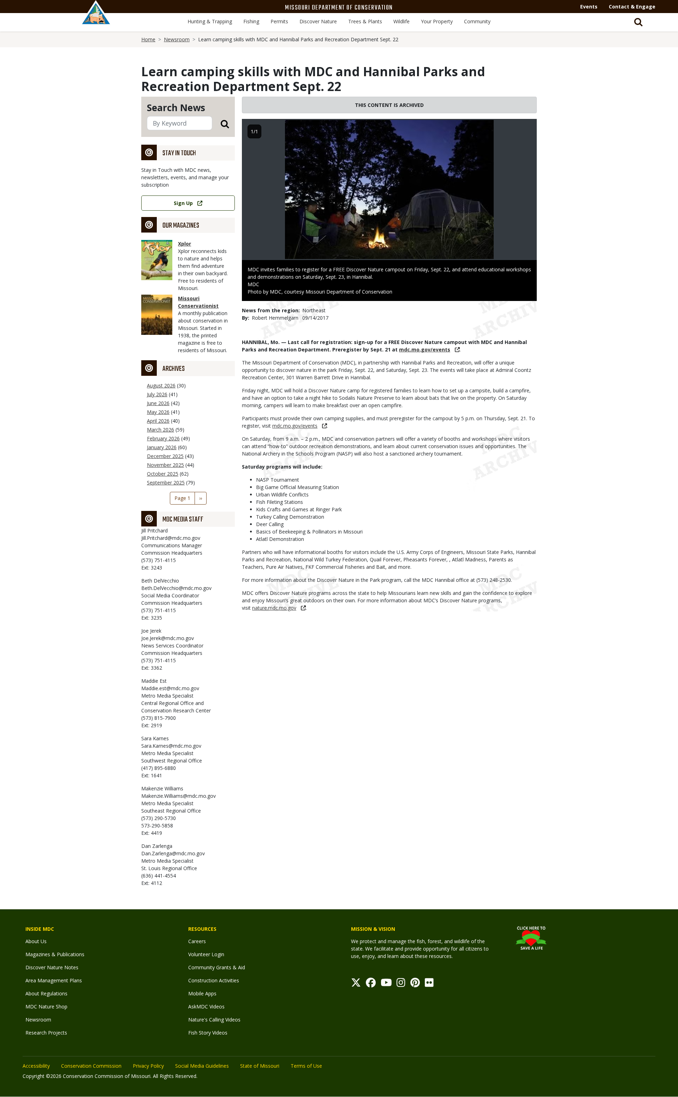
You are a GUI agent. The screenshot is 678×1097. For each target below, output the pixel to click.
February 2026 (163, 438)
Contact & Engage (632, 6)
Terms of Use (306, 1065)
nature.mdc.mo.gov (274, 607)
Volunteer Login (206, 954)
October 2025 (162, 473)
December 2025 (165, 456)
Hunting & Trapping (210, 21)
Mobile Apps (202, 993)
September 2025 (166, 482)
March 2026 (160, 429)
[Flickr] (429, 984)
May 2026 (158, 412)
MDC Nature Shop (46, 1006)
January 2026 (162, 447)
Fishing (251, 21)
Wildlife (401, 21)
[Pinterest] (415, 984)
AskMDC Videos (206, 1006)
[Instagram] (401, 984)
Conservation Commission (91, 1065)
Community (477, 21)
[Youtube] (386, 984)
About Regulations (46, 993)
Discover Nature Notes (51, 967)
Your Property (437, 21)
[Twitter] (356, 984)
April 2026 (158, 420)
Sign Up (183, 203)
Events (588, 6)
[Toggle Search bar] (638, 22)
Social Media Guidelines (202, 1065)
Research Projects (46, 1032)
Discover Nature (318, 21)
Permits (279, 21)
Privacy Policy (148, 1065)
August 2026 (161, 385)
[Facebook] (371, 984)
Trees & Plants (365, 21)
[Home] (96, 20)
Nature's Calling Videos (214, 1019)
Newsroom (177, 39)
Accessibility (36, 1065)
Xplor (184, 243)
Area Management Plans (53, 980)
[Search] (220, 123)
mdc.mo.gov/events (424, 349)
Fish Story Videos (207, 1032)
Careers (197, 941)
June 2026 (158, 403)
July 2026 (157, 394)
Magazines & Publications (54, 954)
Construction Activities (213, 980)
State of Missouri (259, 1065)
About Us (36, 941)
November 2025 (165, 465)
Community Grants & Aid (216, 967)
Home (148, 39)
